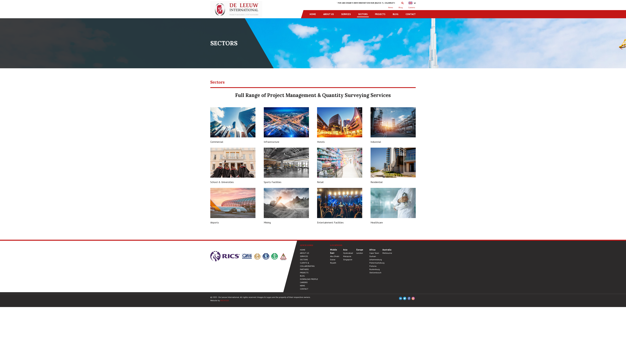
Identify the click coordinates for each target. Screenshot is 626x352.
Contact (411, 14)
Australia (386, 249)
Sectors (363, 14)
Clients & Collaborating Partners (307, 266)
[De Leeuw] (236, 8)
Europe (359, 249)
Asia (345, 249)
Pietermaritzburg (376, 263)
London (359, 253)
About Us (328, 14)
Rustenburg (374, 269)
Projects (380, 14)
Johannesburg (375, 259)
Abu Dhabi (334, 256)
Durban (372, 256)
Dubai (332, 259)
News (390, 7)
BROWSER (224, 300)
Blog (401, 7)
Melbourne (387, 253)
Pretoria (372, 266)
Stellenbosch (375, 272)
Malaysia (347, 256)
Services (346, 14)
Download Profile (309, 279)
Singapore (347, 259)
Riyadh (333, 263)
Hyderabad (348, 253)
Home (313, 14)
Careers (411, 7)
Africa (372, 249)
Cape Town (374, 253)
